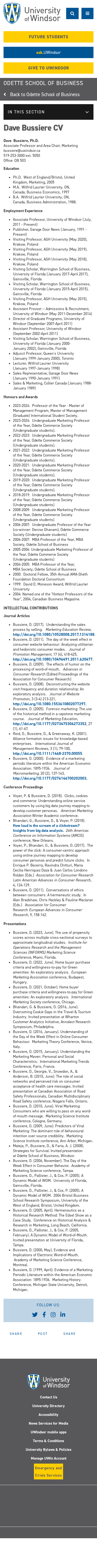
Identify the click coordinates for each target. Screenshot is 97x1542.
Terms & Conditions (48, 1440)
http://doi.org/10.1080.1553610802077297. (49, 703)
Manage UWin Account (48, 1458)
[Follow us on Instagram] (53, 1315)
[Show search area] (72, 13)
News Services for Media (48, 1423)
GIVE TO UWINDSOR (48, 68)
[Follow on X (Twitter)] (16, 1498)
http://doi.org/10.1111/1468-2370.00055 (47, 753)
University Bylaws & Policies (48, 1449)
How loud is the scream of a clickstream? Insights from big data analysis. (46, 828)
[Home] (32, 13)
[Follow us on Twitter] (35, 1315)
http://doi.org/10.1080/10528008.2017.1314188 (53, 634)
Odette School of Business (43, 83)
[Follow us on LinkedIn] (62, 1315)
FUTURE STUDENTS (48, 37)
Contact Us (48, 1397)
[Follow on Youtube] (80, 1498)
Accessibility (48, 1414)
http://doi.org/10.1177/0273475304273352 (49, 723)
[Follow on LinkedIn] (59, 1498)
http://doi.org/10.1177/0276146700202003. (50, 778)
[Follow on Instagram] (48, 1519)
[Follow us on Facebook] (44, 1315)
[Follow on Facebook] (37, 1498)
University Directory (48, 1405)
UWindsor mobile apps (48, 1432)
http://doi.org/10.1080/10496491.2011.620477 (53, 659)
